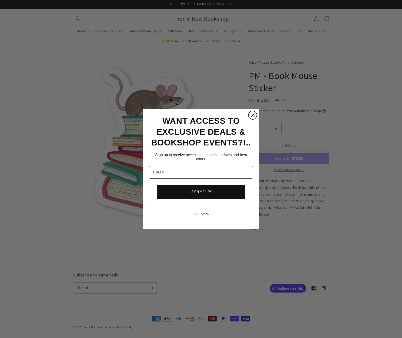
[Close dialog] (252, 115)
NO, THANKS (201, 213)
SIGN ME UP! (201, 191)
